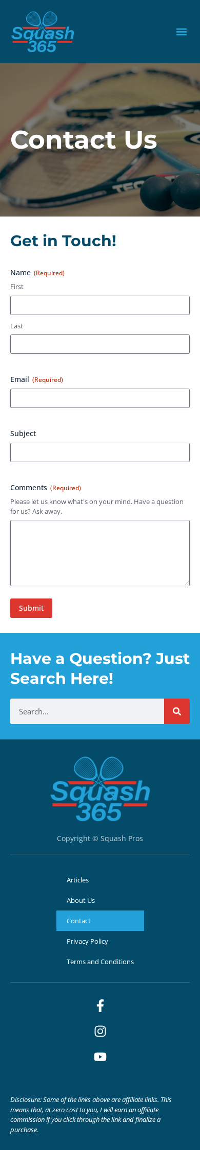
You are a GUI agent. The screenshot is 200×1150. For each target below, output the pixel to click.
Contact (79, 920)
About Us (81, 900)
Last (16, 325)
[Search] (177, 711)
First (17, 286)
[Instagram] (100, 1031)
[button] (181, 31)
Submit (31, 608)
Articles (78, 879)
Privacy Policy (87, 941)
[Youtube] (100, 1056)
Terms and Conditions (100, 961)
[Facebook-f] (100, 1005)
